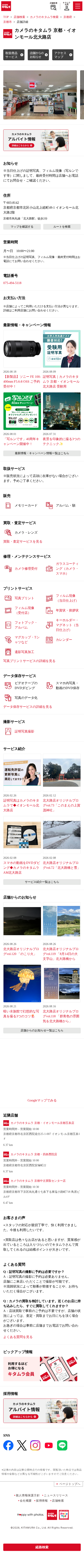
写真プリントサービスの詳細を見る (29, 661)
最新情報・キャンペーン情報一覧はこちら (42, 453)
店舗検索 (53, 3)
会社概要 (26, 1500)
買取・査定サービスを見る (22, 541)
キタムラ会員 (66, 4)
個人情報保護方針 (28, 1495)
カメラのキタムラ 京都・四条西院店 (34, 1154)
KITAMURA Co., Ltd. (34, 1527)
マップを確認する (22, 226)
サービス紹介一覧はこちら (42, 881)
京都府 (67, 17)
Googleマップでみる (42, 1100)
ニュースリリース (56, 1495)
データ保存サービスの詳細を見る (27, 706)
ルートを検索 (62, 226)
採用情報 (42, 1500)
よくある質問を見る (18, 1337)
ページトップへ (70, 1484)
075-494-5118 (12, 283)
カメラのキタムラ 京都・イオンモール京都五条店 (42, 1122)
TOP (6, 17)
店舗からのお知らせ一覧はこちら (42, 1030)
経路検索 (42, 1547)
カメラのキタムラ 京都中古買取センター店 (38, 1180)
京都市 (7, 21)
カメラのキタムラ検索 (44, 17)
